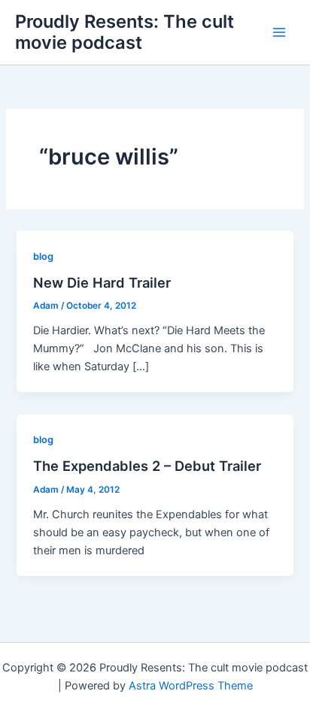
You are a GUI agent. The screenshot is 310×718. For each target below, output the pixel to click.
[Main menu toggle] (279, 32)
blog (43, 256)
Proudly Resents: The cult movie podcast (124, 32)
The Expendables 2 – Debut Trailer (147, 465)
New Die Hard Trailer (102, 282)
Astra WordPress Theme (191, 685)
